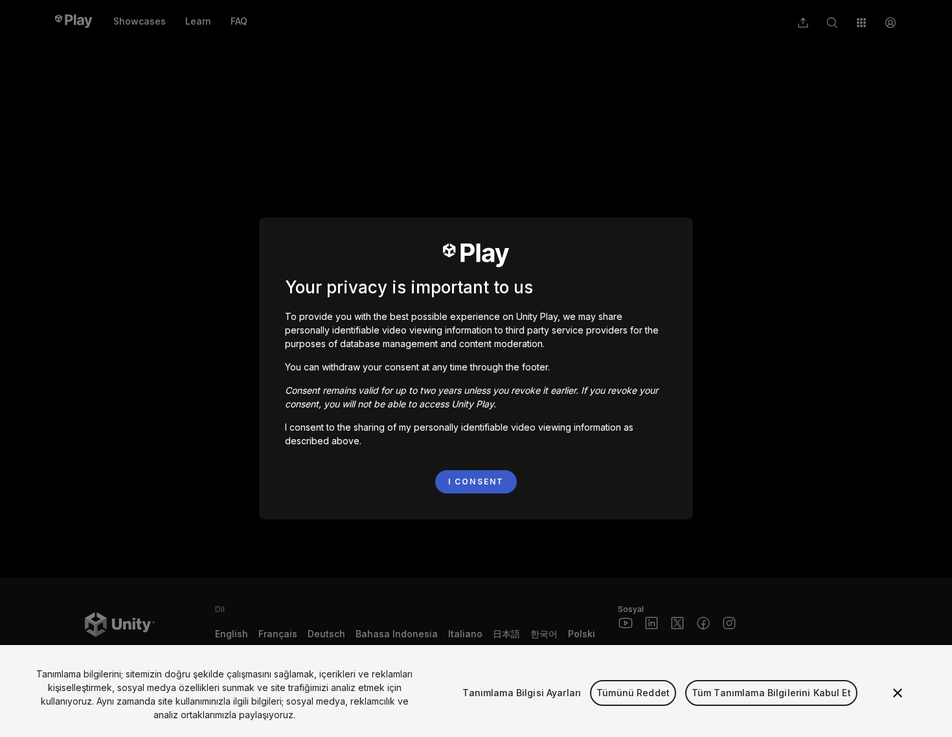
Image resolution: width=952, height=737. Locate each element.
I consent (476, 481)
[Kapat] (897, 693)
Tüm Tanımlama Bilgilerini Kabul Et (771, 692)
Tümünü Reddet (633, 692)
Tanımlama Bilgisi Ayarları (521, 692)
